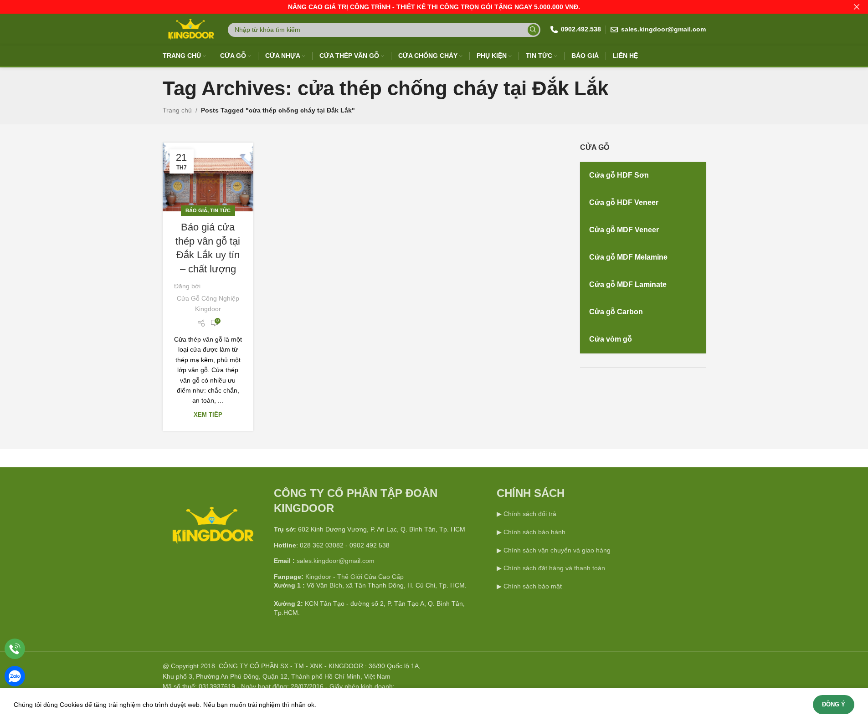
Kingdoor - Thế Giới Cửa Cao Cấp (354, 576)
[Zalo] (15, 676)
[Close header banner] (856, 7)
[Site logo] (190, 29)
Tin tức (220, 210)
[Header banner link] (434, 7)
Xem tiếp (208, 415)
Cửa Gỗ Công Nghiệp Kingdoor (208, 303)
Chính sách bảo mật (532, 586)
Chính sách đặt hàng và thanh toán (554, 568)
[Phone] (15, 649)
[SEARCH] (533, 30)
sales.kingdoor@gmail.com (336, 560)
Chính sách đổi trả (529, 513)
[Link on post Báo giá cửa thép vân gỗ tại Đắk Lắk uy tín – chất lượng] (208, 177)
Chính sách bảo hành (533, 532)
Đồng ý (833, 704)
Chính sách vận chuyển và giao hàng (557, 550)
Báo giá (196, 210)
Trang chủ (177, 110)
